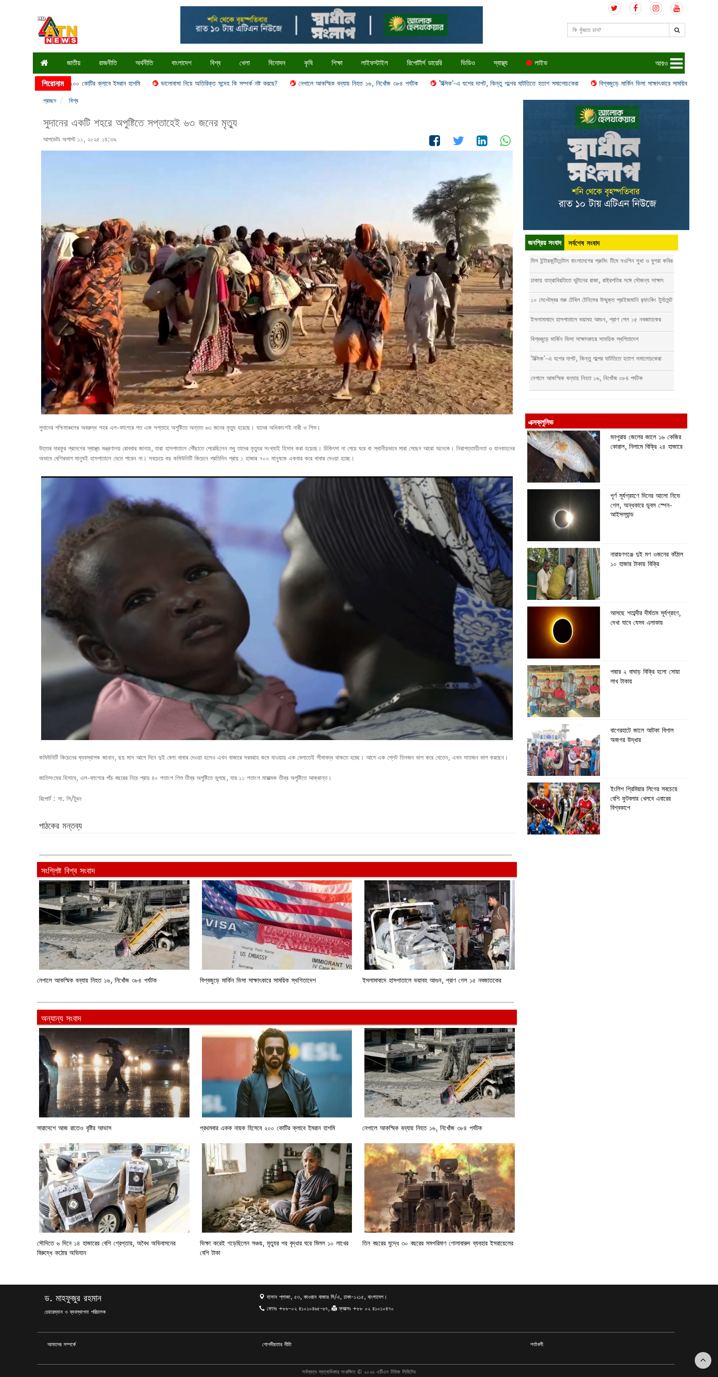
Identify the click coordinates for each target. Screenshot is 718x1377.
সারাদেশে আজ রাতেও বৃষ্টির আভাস (74, 1128)
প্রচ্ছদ (49, 100)
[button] (670, 63)
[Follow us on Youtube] (677, 8)
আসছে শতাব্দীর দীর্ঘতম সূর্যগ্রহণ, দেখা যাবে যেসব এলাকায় (645, 617)
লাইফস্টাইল (374, 63)
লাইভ (540, 63)
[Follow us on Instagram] (656, 8)
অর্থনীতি (144, 63)
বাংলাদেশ (182, 63)
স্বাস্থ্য (500, 63)
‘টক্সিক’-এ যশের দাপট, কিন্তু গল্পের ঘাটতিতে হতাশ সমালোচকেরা (410, 83)
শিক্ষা (337, 63)
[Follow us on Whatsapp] (505, 143)
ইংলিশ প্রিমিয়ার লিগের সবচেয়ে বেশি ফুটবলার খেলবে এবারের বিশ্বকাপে (643, 798)
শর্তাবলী (536, 1344)
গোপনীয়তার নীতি (276, 1344)
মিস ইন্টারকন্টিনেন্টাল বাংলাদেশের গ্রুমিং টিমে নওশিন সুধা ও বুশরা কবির (602, 260)
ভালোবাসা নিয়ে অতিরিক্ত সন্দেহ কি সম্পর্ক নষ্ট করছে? (121, 83)
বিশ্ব (215, 63)
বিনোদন (276, 63)
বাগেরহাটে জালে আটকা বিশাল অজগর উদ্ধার (642, 735)
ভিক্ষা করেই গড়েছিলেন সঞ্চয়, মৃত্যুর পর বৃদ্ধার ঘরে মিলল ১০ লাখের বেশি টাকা (274, 1248)
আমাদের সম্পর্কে (61, 1344)
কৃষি (308, 63)
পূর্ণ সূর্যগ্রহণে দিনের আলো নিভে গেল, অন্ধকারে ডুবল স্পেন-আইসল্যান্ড (645, 505)
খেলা (244, 63)
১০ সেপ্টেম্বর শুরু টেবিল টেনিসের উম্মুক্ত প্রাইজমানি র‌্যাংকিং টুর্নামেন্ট (601, 300)
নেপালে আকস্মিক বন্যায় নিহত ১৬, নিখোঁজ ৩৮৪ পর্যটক (260, 83)
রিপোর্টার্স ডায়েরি (424, 63)
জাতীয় (73, 63)
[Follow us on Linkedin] (482, 143)
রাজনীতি (108, 63)
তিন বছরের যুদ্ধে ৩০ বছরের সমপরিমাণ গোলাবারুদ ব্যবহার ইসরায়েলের (437, 1243)
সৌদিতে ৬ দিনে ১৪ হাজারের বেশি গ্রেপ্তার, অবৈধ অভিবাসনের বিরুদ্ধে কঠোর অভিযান (106, 1248)
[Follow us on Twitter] (614, 8)
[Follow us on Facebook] (635, 8)
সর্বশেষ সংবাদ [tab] (584, 243)
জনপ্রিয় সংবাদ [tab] (544, 242)
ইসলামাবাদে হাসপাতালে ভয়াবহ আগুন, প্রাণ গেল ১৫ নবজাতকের (431, 980)
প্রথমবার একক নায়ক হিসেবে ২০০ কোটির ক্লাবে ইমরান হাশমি (267, 1128)
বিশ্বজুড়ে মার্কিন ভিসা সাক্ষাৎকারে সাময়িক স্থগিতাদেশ (559, 83)
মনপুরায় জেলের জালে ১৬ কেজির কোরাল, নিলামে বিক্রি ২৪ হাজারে (646, 441)
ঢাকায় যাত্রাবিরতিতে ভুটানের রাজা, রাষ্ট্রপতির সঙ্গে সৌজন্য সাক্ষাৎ (597, 280)
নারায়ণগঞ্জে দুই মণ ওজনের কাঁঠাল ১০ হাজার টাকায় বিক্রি (646, 559)
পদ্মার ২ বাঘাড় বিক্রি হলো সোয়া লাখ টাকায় (645, 676)
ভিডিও (468, 63)
